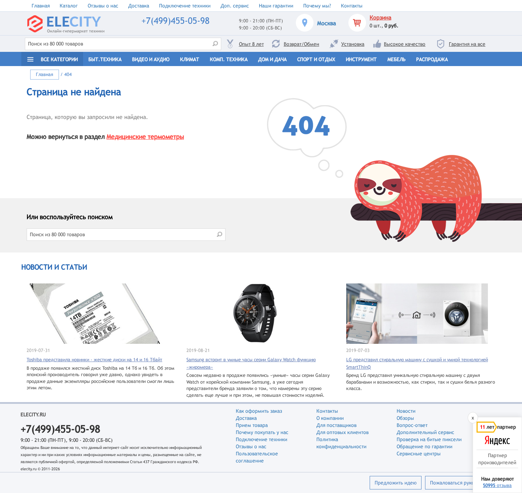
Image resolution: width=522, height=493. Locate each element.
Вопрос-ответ (412, 425)
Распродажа (432, 59)
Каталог (69, 6)
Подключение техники (185, 6)
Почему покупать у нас (262, 432)
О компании (330, 418)
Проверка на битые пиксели (429, 439)
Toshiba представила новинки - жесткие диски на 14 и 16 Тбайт (94, 359)
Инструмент (361, 59)
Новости (406, 411)
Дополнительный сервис (425, 432)
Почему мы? (317, 6)
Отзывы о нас (103, 6)
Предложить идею (396, 483)
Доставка (138, 6)
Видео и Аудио (150, 59)
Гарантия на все (467, 44)
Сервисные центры (419, 453)
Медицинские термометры (145, 136)
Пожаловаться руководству (461, 483)
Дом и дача (272, 59)
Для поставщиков (336, 425)
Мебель (396, 59)
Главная (41, 6)
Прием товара (252, 425)
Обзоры (405, 418)
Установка (352, 44)
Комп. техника (229, 59)
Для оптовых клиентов (342, 432)
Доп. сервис (235, 6)
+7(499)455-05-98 (175, 21)
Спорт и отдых (316, 59)
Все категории (59, 59)
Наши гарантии (276, 6)
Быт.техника (104, 59)
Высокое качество (404, 44)
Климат (189, 59)
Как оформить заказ (259, 411)
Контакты (352, 6)
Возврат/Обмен (301, 44)
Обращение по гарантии (424, 446)
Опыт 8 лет (251, 44)
